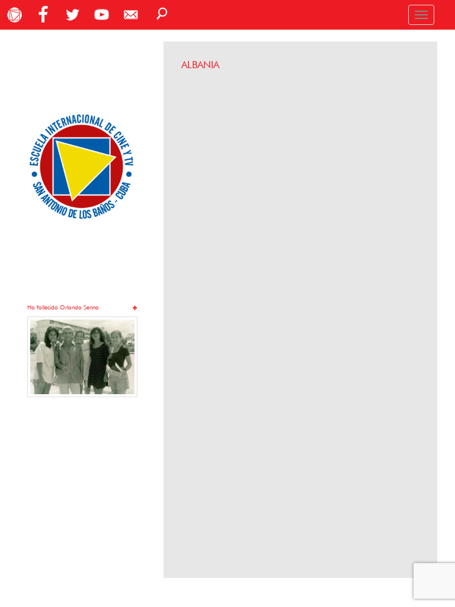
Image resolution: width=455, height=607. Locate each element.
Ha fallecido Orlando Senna (63, 307)
